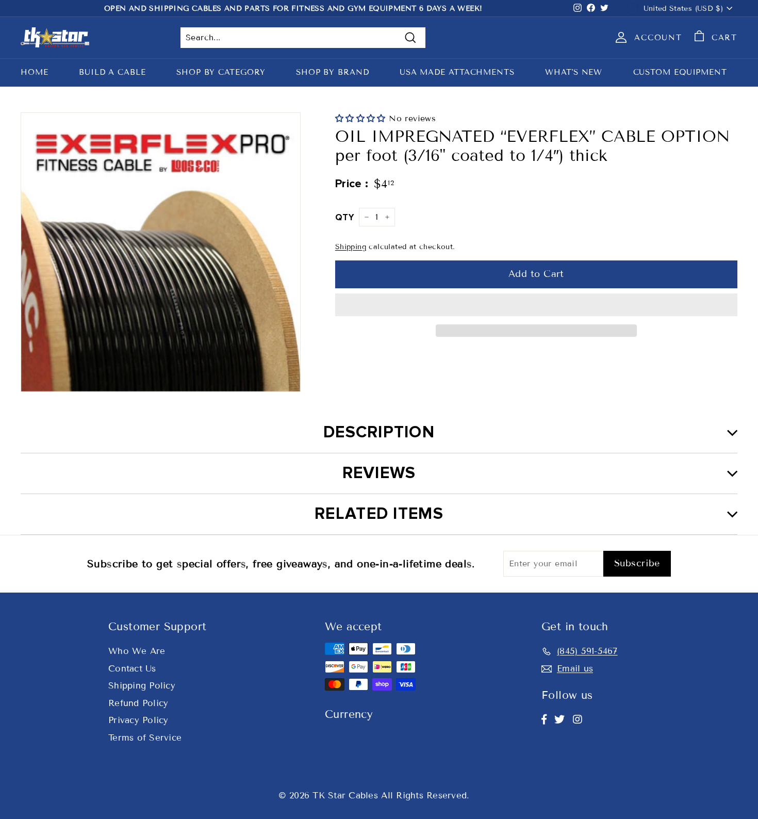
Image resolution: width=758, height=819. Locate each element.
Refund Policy (138, 703)
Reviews (379, 473)
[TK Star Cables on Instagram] (577, 719)
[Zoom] (160, 252)
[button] (362, 118)
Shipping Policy (141, 685)
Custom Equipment (680, 72)
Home (34, 72)
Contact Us (132, 668)
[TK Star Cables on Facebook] (544, 719)
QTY (344, 217)
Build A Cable (112, 72)
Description (379, 432)
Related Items (379, 514)
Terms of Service (145, 737)
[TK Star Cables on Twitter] (559, 719)
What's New (573, 72)
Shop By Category (220, 72)
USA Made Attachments (457, 72)
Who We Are (137, 651)
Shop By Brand (332, 72)
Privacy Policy (138, 720)
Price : (352, 184)
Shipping (350, 246)
